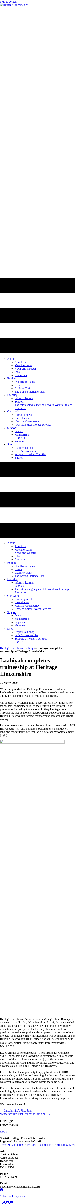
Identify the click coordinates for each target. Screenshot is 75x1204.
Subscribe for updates (12, 1196)
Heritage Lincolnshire (12, 648)
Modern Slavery (65, 1144)
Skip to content (8, 1)
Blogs (31, 648)
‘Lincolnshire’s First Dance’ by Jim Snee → (25, 1113)
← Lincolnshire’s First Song (16, 1110)
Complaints (47, 1144)
